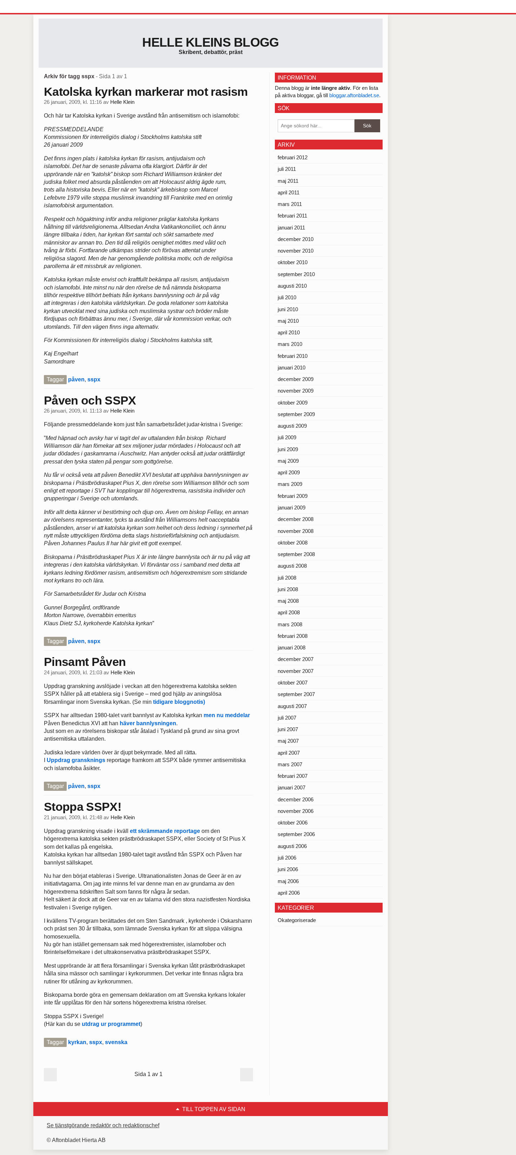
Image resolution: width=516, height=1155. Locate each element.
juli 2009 (287, 437)
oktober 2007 (292, 683)
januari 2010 (291, 367)
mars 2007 (290, 764)
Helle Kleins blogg (210, 42)
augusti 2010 (292, 286)
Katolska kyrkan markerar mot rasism (145, 91)
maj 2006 (288, 881)
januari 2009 (291, 507)
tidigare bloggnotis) (179, 702)
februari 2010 (292, 356)
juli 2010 (287, 297)
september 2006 (296, 834)
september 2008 (296, 554)
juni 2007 (288, 729)
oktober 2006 (292, 823)
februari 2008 (292, 636)
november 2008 (295, 531)
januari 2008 (291, 647)
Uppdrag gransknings (76, 760)
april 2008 (289, 612)
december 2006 (295, 799)
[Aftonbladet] (65, 7)
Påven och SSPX (90, 400)
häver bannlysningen (148, 723)
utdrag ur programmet (111, 1024)
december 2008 (295, 519)
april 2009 (289, 472)
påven (76, 379)
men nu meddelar (227, 715)
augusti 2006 (292, 846)
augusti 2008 (292, 566)
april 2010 (289, 332)
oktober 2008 (292, 543)
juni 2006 (288, 869)
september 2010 (296, 274)
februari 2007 (292, 776)
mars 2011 (290, 204)
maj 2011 (288, 181)
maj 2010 (288, 321)
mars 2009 (290, 484)
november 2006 (295, 811)
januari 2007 (291, 787)
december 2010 (295, 239)
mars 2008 (290, 624)
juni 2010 (288, 309)
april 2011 (288, 192)
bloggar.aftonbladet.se (354, 95)
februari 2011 (292, 216)
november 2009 (295, 391)
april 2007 (289, 753)
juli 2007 (287, 718)
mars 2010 (290, 344)
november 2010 (295, 251)
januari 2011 (291, 228)
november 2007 (295, 671)
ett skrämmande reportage (165, 831)
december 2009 (295, 379)
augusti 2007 (292, 706)
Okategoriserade (297, 920)
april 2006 (289, 893)
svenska (116, 1042)
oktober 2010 (292, 262)
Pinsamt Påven (85, 661)
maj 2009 (288, 461)
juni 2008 (288, 589)
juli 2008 (287, 578)
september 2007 (296, 694)
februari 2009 (292, 496)
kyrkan (77, 1042)
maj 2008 (288, 601)
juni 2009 (288, 449)
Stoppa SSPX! (82, 806)
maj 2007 (288, 741)
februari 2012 (292, 157)
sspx (93, 379)
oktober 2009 (292, 403)
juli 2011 (287, 169)
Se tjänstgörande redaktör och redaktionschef (103, 1125)
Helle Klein (122, 102)
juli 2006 (287, 858)
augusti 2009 (292, 426)
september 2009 (296, 414)
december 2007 (295, 659)
